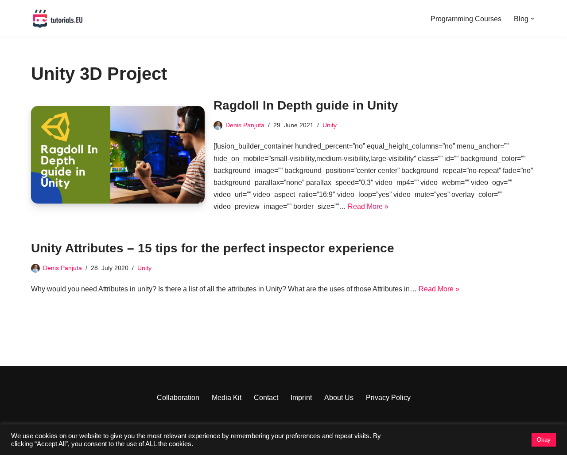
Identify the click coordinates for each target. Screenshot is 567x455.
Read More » (368, 206)
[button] (532, 18)
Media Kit (226, 397)
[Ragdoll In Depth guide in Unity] (118, 155)
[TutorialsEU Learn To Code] (57, 18)
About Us (338, 397)
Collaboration (178, 397)
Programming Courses (466, 19)
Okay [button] (544, 439)
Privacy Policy (388, 397)
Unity (329, 125)
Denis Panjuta (244, 125)
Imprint (301, 397)
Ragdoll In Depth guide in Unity (306, 105)
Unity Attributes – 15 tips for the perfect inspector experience (212, 248)
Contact (266, 397)
